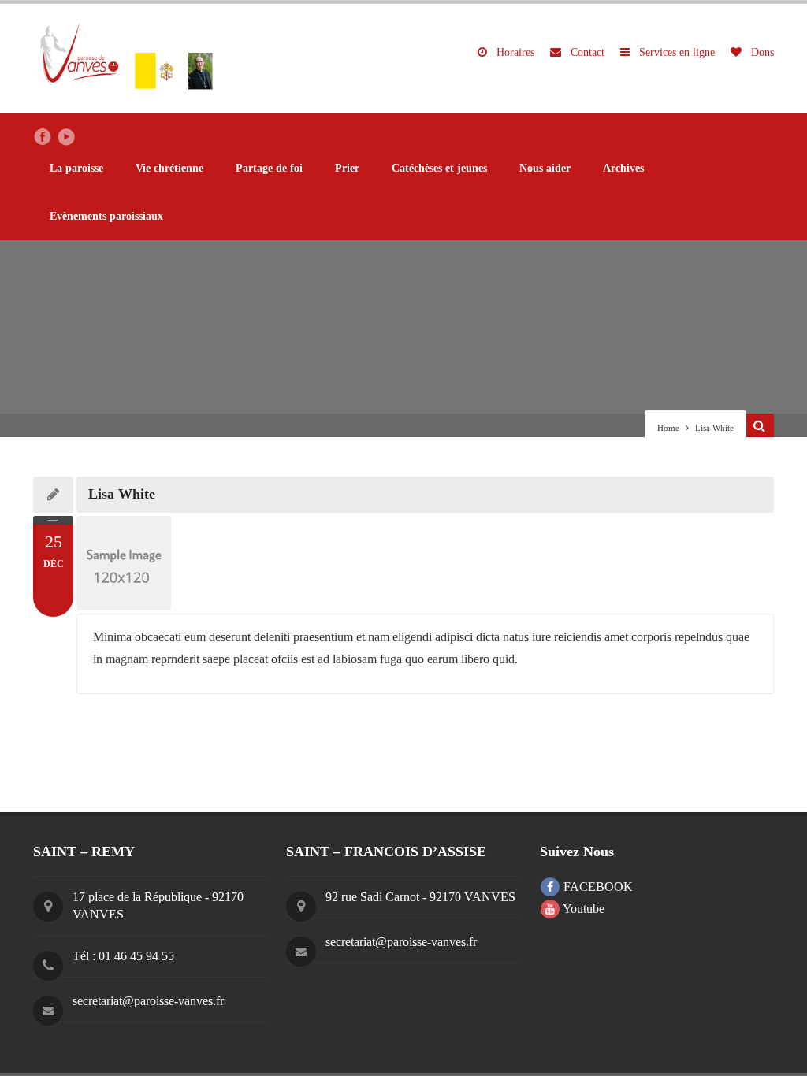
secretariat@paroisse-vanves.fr (148, 1000)
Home (668, 427)
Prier (347, 168)
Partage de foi (269, 168)
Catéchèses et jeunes (439, 168)
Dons (761, 52)
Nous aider (545, 168)
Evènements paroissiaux (106, 216)
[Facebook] (42, 137)
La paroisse (76, 168)
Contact (585, 52)
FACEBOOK (596, 886)
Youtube (582, 908)
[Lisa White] (425, 563)
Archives (623, 168)
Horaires (513, 52)
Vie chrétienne (169, 168)
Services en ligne (675, 52)
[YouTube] (66, 137)
